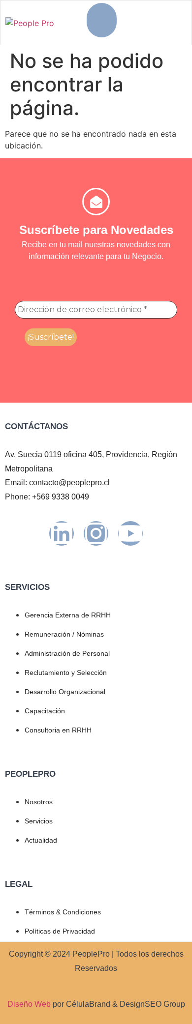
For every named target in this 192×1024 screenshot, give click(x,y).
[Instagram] (96, 533)
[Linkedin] (61, 533)
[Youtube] (130, 533)
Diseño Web (29, 1004)
